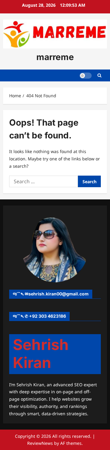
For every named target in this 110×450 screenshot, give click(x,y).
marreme (55, 57)
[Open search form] (99, 75)
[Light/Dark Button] (85, 76)
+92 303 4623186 (47, 316)
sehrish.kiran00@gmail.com (58, 293)
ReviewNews (40, 443)
